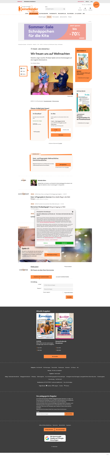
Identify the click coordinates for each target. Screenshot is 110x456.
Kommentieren (68, 266)
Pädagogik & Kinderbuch (29, 1)
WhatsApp (33, 376)
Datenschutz (55, 425)
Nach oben (55, 446)
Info (92, 1)
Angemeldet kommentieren (41, 276)
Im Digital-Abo (66, 129)
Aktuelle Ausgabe (42, 16)
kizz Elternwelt (59, 379)
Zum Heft (40, 347)
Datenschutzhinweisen (61, 409)
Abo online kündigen (68, 382)
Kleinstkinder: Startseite (22, 44)
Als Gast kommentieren (62, 276)
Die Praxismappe (43, 13)
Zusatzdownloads (47, 101)
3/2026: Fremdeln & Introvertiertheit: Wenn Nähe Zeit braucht (47, 204)
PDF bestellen (37, 131)
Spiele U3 (25, 248)
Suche (46, 6)
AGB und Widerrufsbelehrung (45, 425)
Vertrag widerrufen (49, 429)
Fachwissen (70, 13)
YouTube (61, 385)
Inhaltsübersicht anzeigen (83, 77)
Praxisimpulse (62, 13)
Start (26, 13)
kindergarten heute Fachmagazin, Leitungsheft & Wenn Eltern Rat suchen (81, 376)
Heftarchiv (49, 16)
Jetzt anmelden (69, 413)
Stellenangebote (40, 376)
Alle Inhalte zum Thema (52, 254)
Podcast (69, 16)
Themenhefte (53, 13)
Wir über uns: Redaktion (86, 4)
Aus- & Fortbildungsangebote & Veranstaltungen (55, 376)
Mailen (24, 74)
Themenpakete (55, 16)
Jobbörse (96, 5)
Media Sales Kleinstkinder (14, 376)
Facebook (50, 385)
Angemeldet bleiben (68, 292)
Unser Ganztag (51, 379)
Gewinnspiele (57, 373)
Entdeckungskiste (101, 376)
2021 (38, 44)
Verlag (87, 1)
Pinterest (67, 385)
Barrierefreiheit (62, 425)
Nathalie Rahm (36, 63)
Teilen (23, 68)
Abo (84, 13)
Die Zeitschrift (34, 13)
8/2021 (41, 44)
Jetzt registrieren (63, 164)
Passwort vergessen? (46, 292)
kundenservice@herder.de (57, 382)
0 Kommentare (55, 101)
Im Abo (55, 129)
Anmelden (60, 143)
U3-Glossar (78, 13)
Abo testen (61, 135)
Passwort (39, 288)
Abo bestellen (55, 356)
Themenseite (23, 227)
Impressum (68, 425)
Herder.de (19, 1)
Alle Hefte (40, 350)
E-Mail (40, 284)
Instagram (56, 385)
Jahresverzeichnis (63, 16)
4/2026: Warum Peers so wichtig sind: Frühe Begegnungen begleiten (48, 194)
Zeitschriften (81, 1)
